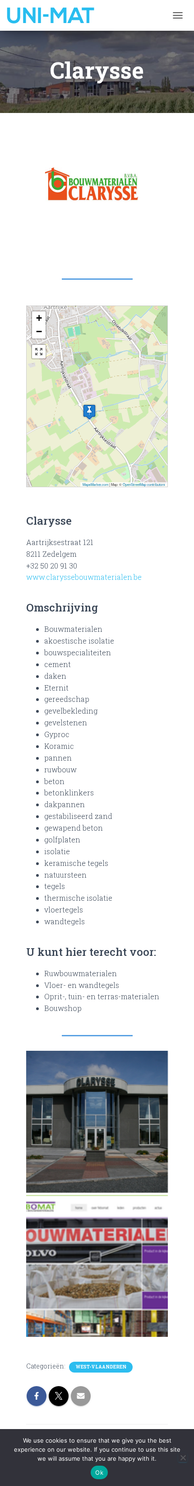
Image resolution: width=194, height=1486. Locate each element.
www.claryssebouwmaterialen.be (84, 577)
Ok (99, 1472)
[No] (182, 1457)
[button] (89, 412)
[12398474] (97, 1266)
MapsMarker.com (95, 484)
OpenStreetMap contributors (144, 484)
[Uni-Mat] (54, 15)
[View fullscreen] (39, 351)
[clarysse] (97, 1122)
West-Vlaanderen (100, 1367)
